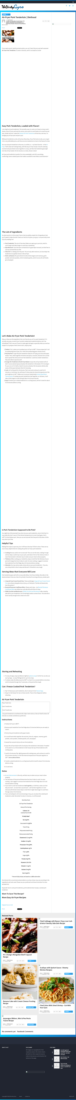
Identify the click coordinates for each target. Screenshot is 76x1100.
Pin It (3, 28)
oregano (7, 22)
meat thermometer (11, 775)
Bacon (67, 927)
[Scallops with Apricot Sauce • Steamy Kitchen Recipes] (39, 965)
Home (20, 1096)
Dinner (21, 21)
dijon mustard (16, 21)
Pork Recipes (12, 22)
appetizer (31, 1024)
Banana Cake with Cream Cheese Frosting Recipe (19, 1002)
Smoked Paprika (22, 23)
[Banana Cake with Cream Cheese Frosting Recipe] (19, 982)
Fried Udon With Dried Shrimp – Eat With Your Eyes (55, 1006)
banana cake (30, 1007)
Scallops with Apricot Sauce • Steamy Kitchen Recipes (54, 969)
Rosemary (17, 23)
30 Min (4, 14)
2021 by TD (71, 1096)
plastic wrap (32, 676)
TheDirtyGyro (10, 19)
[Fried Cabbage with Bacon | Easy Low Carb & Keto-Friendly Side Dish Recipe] (39, 918)
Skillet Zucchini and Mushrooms (31, 591)
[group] (27, 785)
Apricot (67, 974)
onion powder (19, 21)
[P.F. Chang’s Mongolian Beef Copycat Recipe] (19, 935)
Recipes (12, 23)
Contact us (27, 1096)
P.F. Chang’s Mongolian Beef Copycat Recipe (17, 956)
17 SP (29, 961)
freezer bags (39, 691)
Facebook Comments (25, 1031)
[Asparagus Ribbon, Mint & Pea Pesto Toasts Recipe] (2, 1016)
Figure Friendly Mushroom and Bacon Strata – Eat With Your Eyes (66, 1066)
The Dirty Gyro (13, 1096)
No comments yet (9, 1031)
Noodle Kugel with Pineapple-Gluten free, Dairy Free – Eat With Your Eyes (66, 1052)
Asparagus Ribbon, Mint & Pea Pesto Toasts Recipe (17, 1019)
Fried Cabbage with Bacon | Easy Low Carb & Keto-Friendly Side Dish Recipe (56, 922)
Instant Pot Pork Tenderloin (27, 133)
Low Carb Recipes (12, 21)
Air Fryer (11, 21)
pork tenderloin (18, 22)
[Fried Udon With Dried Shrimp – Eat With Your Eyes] (56, 990)
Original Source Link (7, 905)
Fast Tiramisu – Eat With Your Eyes (65, 1057)
